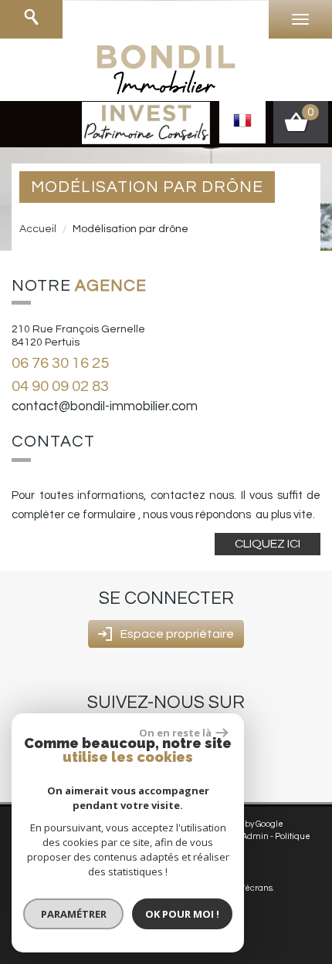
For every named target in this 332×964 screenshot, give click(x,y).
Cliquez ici (267, 544)
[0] (301, 127)
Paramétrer (74, 914)
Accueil (37, 229)
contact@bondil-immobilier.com (105, 406)
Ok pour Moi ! (182, 914)
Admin (255, 836)
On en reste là (175, 733)
